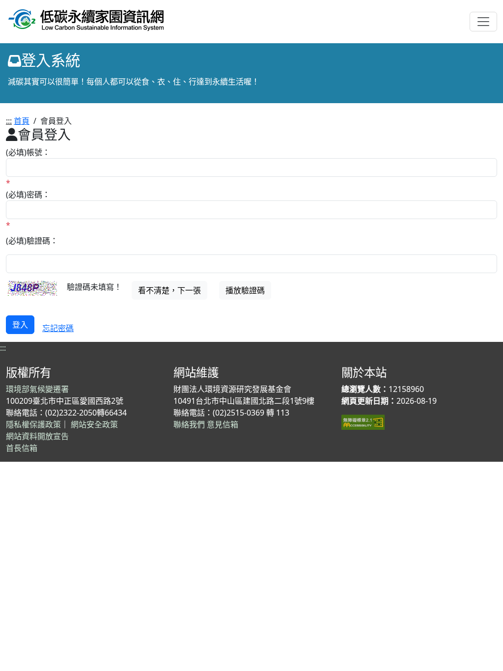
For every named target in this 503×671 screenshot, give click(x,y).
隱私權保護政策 (33, 424)
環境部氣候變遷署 (37, 389)
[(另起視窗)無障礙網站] (363, 421)
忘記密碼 (58, 328)
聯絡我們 (189, 424)
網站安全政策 (94, 424)
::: (9, 120)
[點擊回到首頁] (86, 18)
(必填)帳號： (28, 152)
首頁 (21, 120)
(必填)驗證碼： (32, 240)
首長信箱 (21, 448)
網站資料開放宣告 (37, 436)
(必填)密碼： (28, 194)
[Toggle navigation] (483, 21)
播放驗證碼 (245, 290)
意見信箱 (222, 424)
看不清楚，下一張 (169, 290)
